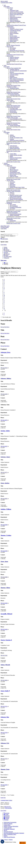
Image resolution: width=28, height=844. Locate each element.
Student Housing (13, 18)
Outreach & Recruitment (15, 17)
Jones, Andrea (5, 483)
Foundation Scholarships (15, 207)
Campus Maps (13, 153)
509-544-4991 (4, 498)
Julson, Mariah (5, 665)
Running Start (13, 111)
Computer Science (14, 74)
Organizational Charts (15, 172)
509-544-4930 (4, 784)
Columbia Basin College (6, 2)
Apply (11, 9)
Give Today (12, 49)
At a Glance (12, 168)
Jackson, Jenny (5, 457)
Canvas (5, 247)
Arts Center (12, 136)
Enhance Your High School (16, 14)
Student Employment (14, 37)
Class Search (8, 251)
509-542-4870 (4, 420)
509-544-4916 (4, 367)
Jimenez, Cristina (6, 535)
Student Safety (13, 41)
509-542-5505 (4, 655)
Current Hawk (10, 26)
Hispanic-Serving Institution (16, 199)
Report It (7, 258)
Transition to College (11, 86)
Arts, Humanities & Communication (18, 70)
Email (6, 252)
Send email (3, 374)
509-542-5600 (4, 603)
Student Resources (14, 19)
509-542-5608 (4, 577)
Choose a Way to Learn (12, 117)
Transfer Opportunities (15, 125)
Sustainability (10, 219)
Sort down (6, 327)
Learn (5, 65)
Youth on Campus (14, 176)
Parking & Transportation (16, 157)
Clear (7, 273)
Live (5, 131)
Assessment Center (14, 10)
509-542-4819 (8, 808)
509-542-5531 (4, 706)
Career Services (13, 145)
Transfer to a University (12, 124)
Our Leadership (13, 171)
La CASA (12, 194)
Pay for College (13, 36)
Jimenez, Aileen (5, 587)
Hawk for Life (10, 46)
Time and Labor (10, 64)
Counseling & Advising (15, 30)
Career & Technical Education (17, 73)
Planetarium (12, 186)
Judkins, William (6, 509)
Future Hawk (10, 7)
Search (2, 234)
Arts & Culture (10, 180)
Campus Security (8, 827)
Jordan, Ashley (5, 431)
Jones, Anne (4, 561)
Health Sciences (13, 77)
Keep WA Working (14, 147)
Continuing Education (15, 94)
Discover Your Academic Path (17, 13)
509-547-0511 (7, 806)
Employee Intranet (14, 58)
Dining (11, 156)
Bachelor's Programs (14, 81)
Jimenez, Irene (5, 769)
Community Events (11, 54)
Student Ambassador (14, 215)
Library (11, 34)
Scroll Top (3, 797)
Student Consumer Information (11, 826)
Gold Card (12, 101)
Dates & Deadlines (14, 33)
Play (8, 133)
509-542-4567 (4, 446)
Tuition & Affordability (15, 21)
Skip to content (4, 1)
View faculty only (6, 317)
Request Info (10, 85)
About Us (12, 192)
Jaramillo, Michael (6, 614)
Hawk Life (12, 15)
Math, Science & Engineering (17, 78)
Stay (8, 152)
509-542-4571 (4, 472)
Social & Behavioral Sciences (17, 80)
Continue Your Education (13, 93)
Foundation (9, 203)
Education (12, 76)
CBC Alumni (13, 48)
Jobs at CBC (13, 60)
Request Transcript (15, 45)
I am (5, 5)
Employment (10, 822)
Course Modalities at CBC (16, 119)
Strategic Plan (13, 175)
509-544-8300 (4, 524)
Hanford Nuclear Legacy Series (17, 187)
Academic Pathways (14, 69)
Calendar (12, 139)
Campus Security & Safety (16, 155)
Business (12, 72)
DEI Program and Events (15, 198)
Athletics (12, 135)
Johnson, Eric (5, 743)
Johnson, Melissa (6, 378)
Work (8, 144)
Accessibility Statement (9, 829)
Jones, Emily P (5, 691)
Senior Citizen (10, 100)
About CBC (9, 165)
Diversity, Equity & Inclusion (13, 191)
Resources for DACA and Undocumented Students (16, 196)
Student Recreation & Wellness (17, 140)
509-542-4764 (4, 732)
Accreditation (13, 167)
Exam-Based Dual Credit (15, 109)
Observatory (12, 184)
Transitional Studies (14, 88)
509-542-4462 (4, 394)
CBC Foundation (14, 206)
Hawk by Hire (10, 56)
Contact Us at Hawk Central (16, 11)
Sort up (2, 327)
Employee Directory (14, 57)
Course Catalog (13, 32)
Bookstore (12, 27)
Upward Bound (13, 112)
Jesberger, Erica (5, 352)
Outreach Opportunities (12, 212)
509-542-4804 (4, 680)
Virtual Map (3, 226)
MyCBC (9, 45)
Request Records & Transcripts (17, 50)
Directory (7, 254)
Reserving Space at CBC (15, 173)
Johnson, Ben (5, 717)
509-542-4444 (4, 629)
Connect (6, 163)
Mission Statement (14, 169)
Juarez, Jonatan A (6, 640)
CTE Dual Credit (14, 108)
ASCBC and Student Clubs (16, 137)
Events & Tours (22, 25)
